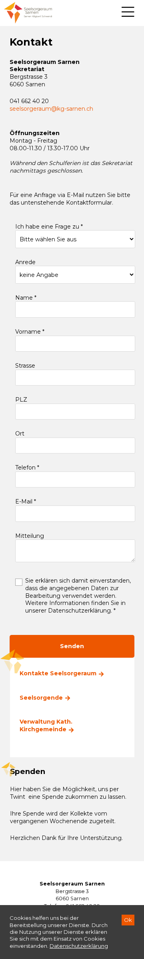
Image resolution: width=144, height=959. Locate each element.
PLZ (21, 399)
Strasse (25, 365)
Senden (72, 646)
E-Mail (24, 501)
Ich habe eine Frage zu (48, 226)
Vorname (28, 331)
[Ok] (128, 920)
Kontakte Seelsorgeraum (58, 673)
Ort (19, 433)
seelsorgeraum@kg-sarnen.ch (51, 108)
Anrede (25, 262)
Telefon (26, 467)
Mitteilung (29, 535)
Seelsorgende (41, 697)
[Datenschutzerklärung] (79, 946)
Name (24, 297)
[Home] (28, 13)
